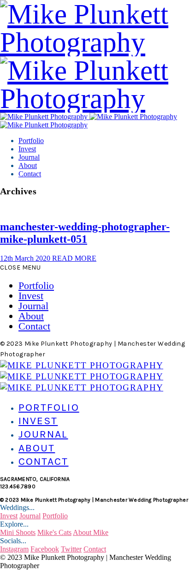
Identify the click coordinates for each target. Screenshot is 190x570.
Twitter (71, 549)
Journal (29, 157)
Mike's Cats (54, 532)
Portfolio (31, 140)
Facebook (44, 549)
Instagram (14, 549)
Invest (27, 149)
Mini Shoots (18, 532)
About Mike (90, 532)
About (27, 165)
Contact (29, 174)
